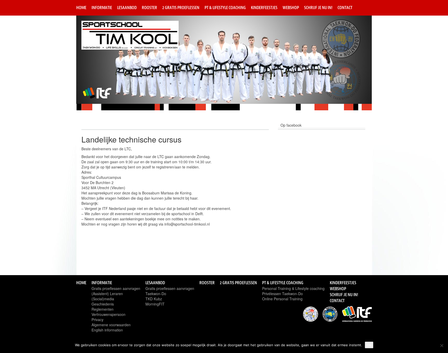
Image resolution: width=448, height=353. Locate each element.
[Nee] (441, 345)
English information (107, 329)
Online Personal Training (282, 298)
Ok (369, 345)
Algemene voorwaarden (111, 324)
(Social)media (103, 298)
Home (81, 7)
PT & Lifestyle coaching (225, 7)
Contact (345, 7)
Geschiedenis (103, 304)
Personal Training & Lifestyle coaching (293, 288)
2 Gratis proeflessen (180, 7)
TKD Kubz (153, 298)
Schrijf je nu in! (318, 7)
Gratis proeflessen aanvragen (116, 288)
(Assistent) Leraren (107, 293)
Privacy (97, 319)
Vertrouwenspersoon (108, 314)
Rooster (149, 7)
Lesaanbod (127, 7)
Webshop (291, 7)
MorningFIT (155, 304)
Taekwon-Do (155, 293)
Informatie (102, 7)
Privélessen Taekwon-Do (282, 293)
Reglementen (103, 309)
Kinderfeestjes (264, 7)
